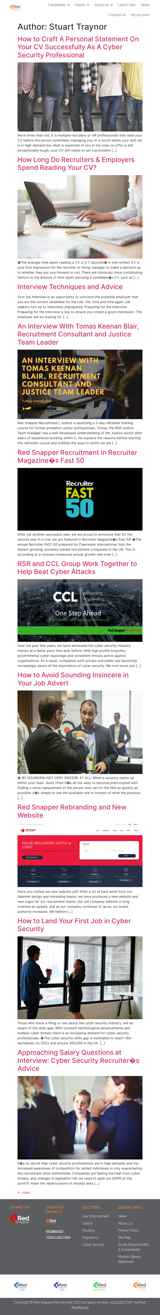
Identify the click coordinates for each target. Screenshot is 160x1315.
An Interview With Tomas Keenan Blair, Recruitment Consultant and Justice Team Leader (78, 334)
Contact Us (117, 15)
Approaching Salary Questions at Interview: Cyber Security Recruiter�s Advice (78, 1060)
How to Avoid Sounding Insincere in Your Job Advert (73, 679)
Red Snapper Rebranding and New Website (72, 811)
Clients (80, 5)
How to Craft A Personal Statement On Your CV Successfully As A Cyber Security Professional (78, 47)
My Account (140, 15)
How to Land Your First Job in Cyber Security (74, 925)
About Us (101, 5)
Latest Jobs (127, 5)
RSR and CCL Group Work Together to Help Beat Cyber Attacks (77, 568)
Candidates (56, 5)
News (145, 5)
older (24, 1192)
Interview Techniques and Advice (70, 287)
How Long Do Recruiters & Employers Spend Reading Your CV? (76, 164)
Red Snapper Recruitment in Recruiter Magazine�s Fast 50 (77, 456)
